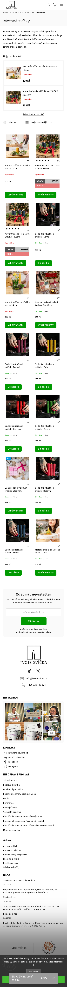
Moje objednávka (11, 830)
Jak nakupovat (10, 780)
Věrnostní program (12, 812)
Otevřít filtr (10, 122)
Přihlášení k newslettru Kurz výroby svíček (23, 821)
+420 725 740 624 (36, 685)
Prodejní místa (10, 807)
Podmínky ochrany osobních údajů (19, 794)
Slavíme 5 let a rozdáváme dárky (19, 880)
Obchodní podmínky (13, 789)
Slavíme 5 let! (9, 897)
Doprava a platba (11, 785)
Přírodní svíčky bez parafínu (15, 854)
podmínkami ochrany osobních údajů (33, 631)
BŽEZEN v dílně (10, 846)
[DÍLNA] (18, 948)
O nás (6, 798)
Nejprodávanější (39, 122)
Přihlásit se (33, 621)
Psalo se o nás (10, 914)
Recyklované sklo (11, 863)
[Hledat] (49, 4)
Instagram (37, 671)
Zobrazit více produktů (33, 114)
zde (33, 965)
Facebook (29, 671)
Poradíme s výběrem (12, 850)
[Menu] (61, 5)
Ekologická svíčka (11, 859)
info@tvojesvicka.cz (36, 678)
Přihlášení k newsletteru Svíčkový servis (22, 816)
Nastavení (33, 971)
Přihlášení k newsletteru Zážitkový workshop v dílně (28, 825)
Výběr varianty (15, 194)
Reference (8, 803)
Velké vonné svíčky (11, 867)
